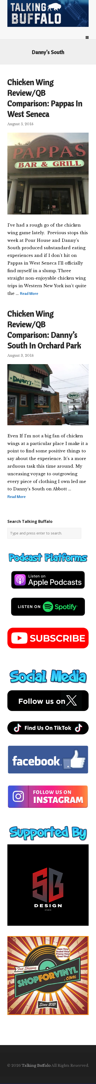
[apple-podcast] (48, 590)
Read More (29, 293)
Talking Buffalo (36, 1065)
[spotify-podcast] (48, 617)
